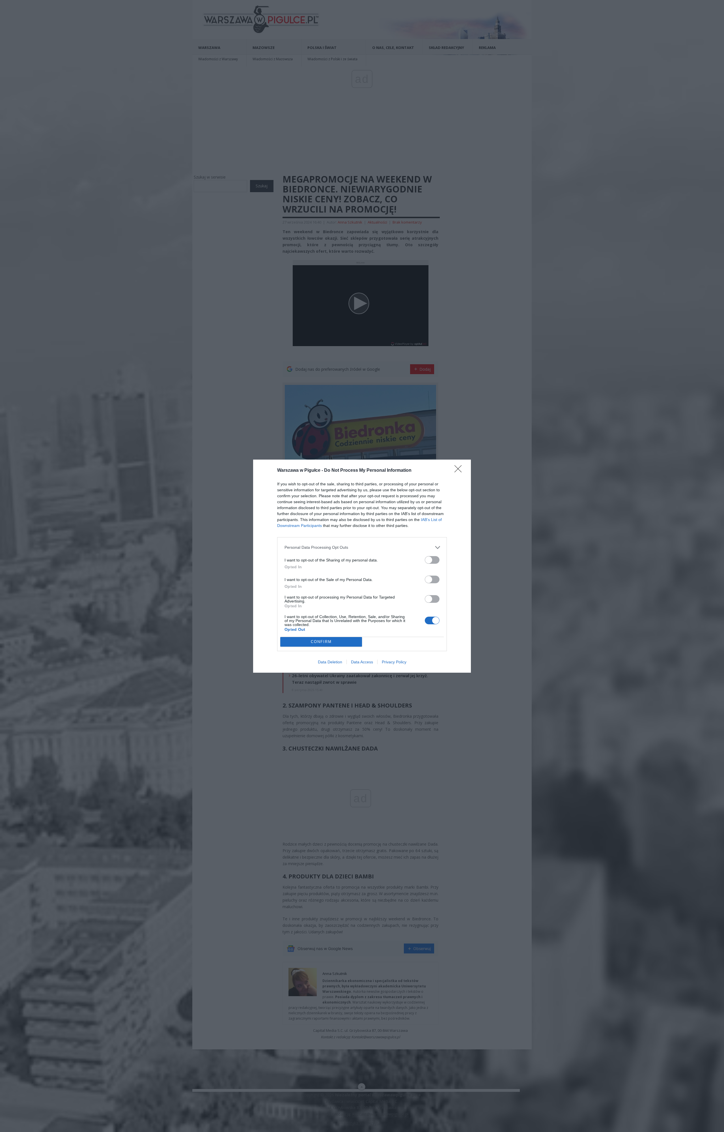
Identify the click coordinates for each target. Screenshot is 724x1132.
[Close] (459, 470)
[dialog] (362, 566)
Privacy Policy (394, 662)
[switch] (432, 560)
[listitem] (362, 547)
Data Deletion (330, 662)
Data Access (362, 662)
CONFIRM (321, 642)
